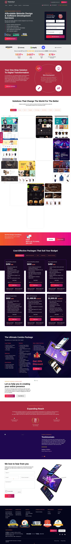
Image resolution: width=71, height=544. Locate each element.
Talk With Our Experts (11, 38)
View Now (37, 368)
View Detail (14, 280)
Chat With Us (21, 395)
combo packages (26, 5)
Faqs (59, 513)
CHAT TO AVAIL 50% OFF (63, 5)
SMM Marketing (18, 514)
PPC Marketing (18, 513)
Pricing (49, 511)
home (6, 5)
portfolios (15, 5)
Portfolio (49, 513)
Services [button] (10, 5)
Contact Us (53, 530)
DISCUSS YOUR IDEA (10, 86)
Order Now (14, 285)
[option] (20, 22)
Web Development (8, 513)
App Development (8, 511)
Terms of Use (56, 540)
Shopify (6, 517)
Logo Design (28, 511)
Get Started (64, 2)
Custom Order (60, 239)
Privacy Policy (63, 540)
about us (19, 5)
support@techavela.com (55, 2)
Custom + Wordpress (9, 514)
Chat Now (51, 239)
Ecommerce (7, 516)
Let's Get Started (9, 395)
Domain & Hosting (39, 511)
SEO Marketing (18, 511)
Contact (59, 511)
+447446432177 (54, 5)
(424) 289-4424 (46, 5)
